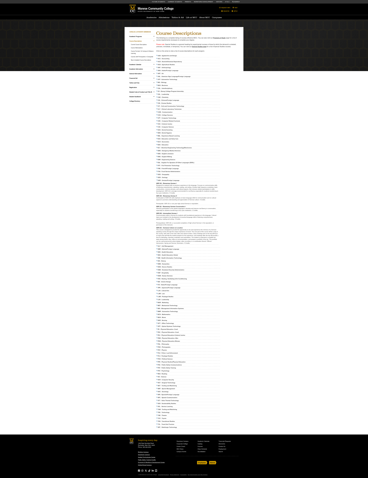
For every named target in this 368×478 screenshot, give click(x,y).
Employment (222, 449)
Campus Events (181, 451)
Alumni (212, 463)
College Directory (134, 101)
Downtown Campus (144, 454)
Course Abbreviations (137, 48)
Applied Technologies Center (146, 457)
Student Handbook (135, 97)
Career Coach (181, 446)
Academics (151, 17)
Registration (133, 87)
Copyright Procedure (163, 474)
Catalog (200, 444)
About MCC (204, 17)
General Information (135, 74)
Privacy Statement (174, 474)
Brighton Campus (143, 452)
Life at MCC (191, 17)
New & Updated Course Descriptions (141, 60)
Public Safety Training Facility (147, 460)
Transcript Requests (225, 441)
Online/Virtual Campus (145, 465)
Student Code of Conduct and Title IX (140, 92)
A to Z (227, 1)
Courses (200, 446)
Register (226, 11)
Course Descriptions (135, 41)
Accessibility (183, 474)
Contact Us (222, 446)
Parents (188, 1)
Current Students (175, 1)
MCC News (180, 449)
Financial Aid (133, 78)
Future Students (158, 1)
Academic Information (136, 69)
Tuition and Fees (134, 83)
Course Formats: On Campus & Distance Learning (142, 52)
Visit (236, 7)
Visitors (219, 1)
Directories (222, 444)
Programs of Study (219, 38)
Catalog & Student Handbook (140, 32)
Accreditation (201, 451)
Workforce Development (203, 1)
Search (237, 1)
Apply (235, 11)
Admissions (164, 17)
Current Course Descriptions (139, 44)
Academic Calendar (135, 64)
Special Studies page (199, 46)
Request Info (225, 7)
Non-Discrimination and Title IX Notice (197, 474)
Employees (202, 463)
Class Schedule (202, 449)
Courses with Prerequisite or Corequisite (142, 57)
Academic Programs (135, 36)
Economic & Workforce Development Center (151, 462)
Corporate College (182, 444)
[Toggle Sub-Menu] (154, 36)
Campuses (217, 17)
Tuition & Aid (178, 17)
